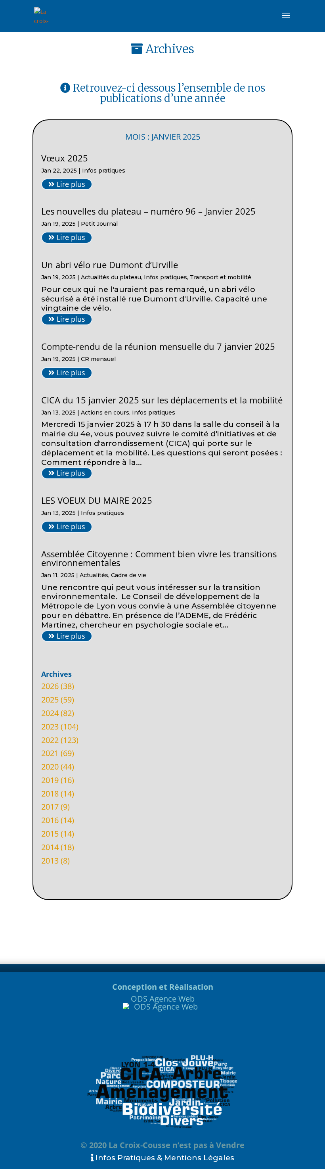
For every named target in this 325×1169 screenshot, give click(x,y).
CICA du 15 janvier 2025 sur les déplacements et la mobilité (162, 400)
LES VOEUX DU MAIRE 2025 (96, 500)
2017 (50, 806)
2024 (50, 713)
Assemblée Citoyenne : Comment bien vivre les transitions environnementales (159, 558)
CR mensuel (98, 359)
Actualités (94, 575)
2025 (50, 699)
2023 (50, 726)
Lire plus (70, 184)
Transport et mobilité (220, 277)
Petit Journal (99, 223)
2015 (50, 833)
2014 (50, 847)
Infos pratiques (103, 170)
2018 (50, 793)
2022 (50, 740)
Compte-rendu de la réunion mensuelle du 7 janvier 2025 (158, 346)
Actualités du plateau (111, 277)
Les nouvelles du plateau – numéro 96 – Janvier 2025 (148, 211)
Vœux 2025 (64, 158)
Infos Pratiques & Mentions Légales (164, 1157)
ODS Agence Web (163, 998)
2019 (50, 780)
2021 (50, 753)
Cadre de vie (128, 575)
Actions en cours (105, 412)
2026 (50, 686)
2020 (50, 766)
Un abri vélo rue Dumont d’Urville (109, 265)
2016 (50, 820)
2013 (50, 860)
